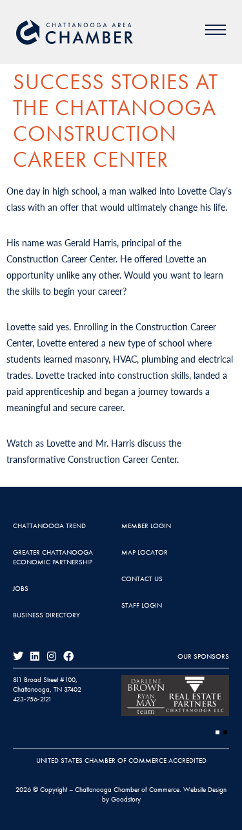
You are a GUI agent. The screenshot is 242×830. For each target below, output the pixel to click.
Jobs (20, 588)
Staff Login (141, 605)
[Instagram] (51, 656)
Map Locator (144, 552)
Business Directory (46, 614)
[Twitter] (18, 656)
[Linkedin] (35, 656)
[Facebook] (68, 656)
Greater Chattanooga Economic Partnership (53, 557)
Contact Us (142, 578)
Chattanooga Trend (49, 525)
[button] (217, 732)
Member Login (146, 525)
